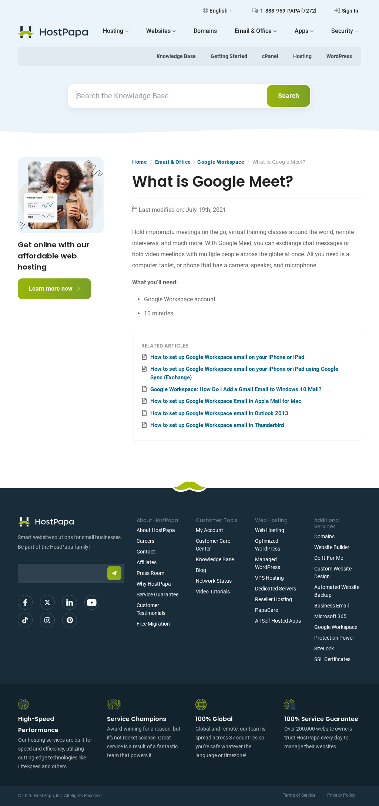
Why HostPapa (154, 584)
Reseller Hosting (273, 599)
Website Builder (331, 547)
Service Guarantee (157, 594)
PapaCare (266, 610)
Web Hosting (269, 530)
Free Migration (153, 624)
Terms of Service (299, 795)
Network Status (214, 581)
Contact (146, 552)
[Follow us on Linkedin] (69, 602)
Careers (145, 541)
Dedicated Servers (275, 589)
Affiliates (147, 562)
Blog (201, 570)
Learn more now (51, 288)
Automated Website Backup (336, 591)
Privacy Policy (341, 795)
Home (139, 162)
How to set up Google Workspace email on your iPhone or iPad (227, 357)
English (218, 11)
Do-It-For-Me (328, 558)
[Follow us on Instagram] (47, 620)
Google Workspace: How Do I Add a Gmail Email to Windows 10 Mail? (235, 389)
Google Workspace (220, 162)
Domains (324, 536)
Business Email (331, 606)
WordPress (339, 56)
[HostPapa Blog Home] (53, 31)
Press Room (150, 573)
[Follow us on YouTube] (91, 602)
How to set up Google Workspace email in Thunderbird (217, 425)
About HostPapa (156, 530)
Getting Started (229, 56)
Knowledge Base (176, 56)
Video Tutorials (213, 592)
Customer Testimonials (151, 609)
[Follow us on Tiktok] (25, 620)
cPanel (270, 56)
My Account (209, 530)
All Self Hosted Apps (278, 621)
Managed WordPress (267, 563)
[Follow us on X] (47, 602)
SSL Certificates (332, 659)
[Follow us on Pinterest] (69, 620)
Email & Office (173, 162)
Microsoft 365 (330, 616)
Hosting (302, 56)
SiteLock (324, 648)
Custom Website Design (333, 572)
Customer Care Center (213, 545)
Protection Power (334, 638)
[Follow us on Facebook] (25, 602)
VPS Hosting (269, 578)
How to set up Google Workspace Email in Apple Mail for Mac (225, 401)
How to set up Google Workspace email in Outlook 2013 (219, 413)
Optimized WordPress (267, 545)
